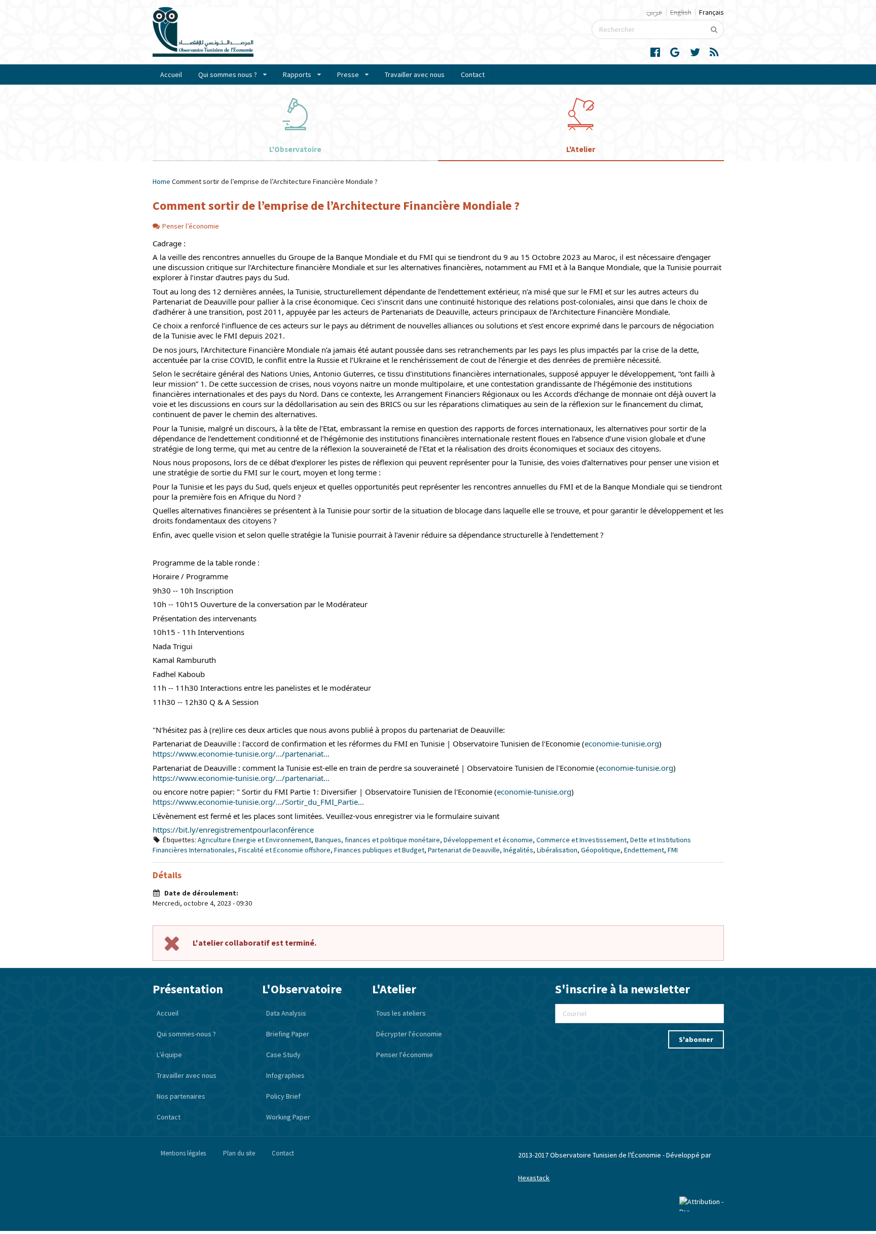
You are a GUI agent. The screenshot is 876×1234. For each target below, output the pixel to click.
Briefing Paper (287, 1033)
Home (161, 181)
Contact (473, 74)
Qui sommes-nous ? (186, 1033)
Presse (348, 74)
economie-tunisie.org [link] (622, 743)
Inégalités (518, 849)
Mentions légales (183, 1153)
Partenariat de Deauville (464, 849)
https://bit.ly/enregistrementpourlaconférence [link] (233, 830)
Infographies (285, 1075)
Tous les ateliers (401, 1013)
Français (711, 12)
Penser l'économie (404, 1054)
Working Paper (288, 1116)
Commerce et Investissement (581, 839)
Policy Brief (283, 1096)
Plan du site (239, 1153)
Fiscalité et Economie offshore (284, 849)
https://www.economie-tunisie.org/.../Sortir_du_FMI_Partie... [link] (258, 802)
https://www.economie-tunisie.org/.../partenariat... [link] (241, 754)
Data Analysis (286, 1013)
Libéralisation (557, 849)
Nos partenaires (181, 1096)
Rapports (297, 74)
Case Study (283, 1054)
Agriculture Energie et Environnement (254, 839)
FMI (673, 849)
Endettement (644, 849)
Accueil (171, 74)
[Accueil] (203, 54)
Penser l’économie (190, 226)
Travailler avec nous (415, 74)
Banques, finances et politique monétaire (377, 839)
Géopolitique (600, 849)
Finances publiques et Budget (379, 849)
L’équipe (169, 1054)
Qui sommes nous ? (227, 74)
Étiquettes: (179, 839)
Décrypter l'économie (409, 1033)
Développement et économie (488, 839)
